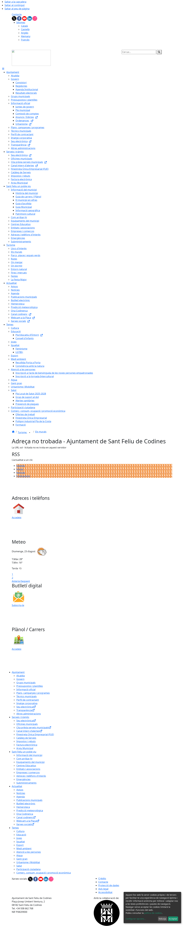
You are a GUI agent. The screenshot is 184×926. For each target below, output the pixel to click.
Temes (15, 827)
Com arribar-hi (24, 758)
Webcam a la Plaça (26, 820)
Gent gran (21, 858)
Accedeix (16, 517)
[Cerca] (159, 52)
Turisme (22, 432)
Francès (25, 39)
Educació (21, 834)
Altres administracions (28, 713)
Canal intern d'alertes (28, 731)
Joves (19, 838)
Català (24, 26)
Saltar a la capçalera (15, 1)
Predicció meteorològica (29, 810)
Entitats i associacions (28, 769)
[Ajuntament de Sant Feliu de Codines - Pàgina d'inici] (31, 57)
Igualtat (20, 841)
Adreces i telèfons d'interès (31, 776)
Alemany (25, 36)
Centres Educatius (26, 765)
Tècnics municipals (26, 696)
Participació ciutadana (28, 869)
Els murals (40, 431)
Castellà (25, 29)
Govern (20, 679)
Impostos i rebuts (26, 741)
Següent (25, 581)
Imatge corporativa (26, 703)
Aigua (19, 855)
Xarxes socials (23, 824)
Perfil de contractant (27, 699)
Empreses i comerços (28, 772)
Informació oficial (26, 689)
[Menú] (3, 68)
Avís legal (103, 888)
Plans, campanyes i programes (33, 693)
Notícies (20, 472)
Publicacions (23, 476)
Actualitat (17, 786)
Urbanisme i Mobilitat (28, 862)
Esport (20, 845)
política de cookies (153, 913)
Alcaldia (20, 675)
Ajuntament (18, 672)
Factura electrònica (26, 744)
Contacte (17, 14)
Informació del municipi (29, 755)
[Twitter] (14, 18)
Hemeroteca (23, 807)
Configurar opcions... (136, 918)
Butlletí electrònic (25, 803)
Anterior (16, 581)
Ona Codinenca (24, 814)
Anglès (24, 32)
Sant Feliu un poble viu (24, 751)
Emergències (23, 779)
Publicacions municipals (29, 800)
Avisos (19, 469)
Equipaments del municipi (30, 762)
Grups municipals (26, 682)
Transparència (24, 710)
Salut (19, 865)
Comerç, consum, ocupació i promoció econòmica (43, 872)
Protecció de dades (108, 885)
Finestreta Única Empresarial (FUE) (35, 734)
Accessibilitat (105, 892)
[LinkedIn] (29, 18)
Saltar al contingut (15, 5)
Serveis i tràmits (20, 717)
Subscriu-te (18, 605)
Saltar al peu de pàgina (17, 8)
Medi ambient (23, 848)
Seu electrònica (24, 706)
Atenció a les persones (28, 852)
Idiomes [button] (20, 22)
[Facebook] (19, 18)
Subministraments (26, 782)
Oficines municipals (27, 724)
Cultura (20, 831)
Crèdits (102, 878)
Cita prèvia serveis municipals (32, 727)
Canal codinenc (24, 817)
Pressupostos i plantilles (29, 686)
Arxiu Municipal (24, 748)
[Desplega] (29, 432)
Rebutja (162, 918)
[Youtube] (24, 18)
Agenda (20, 465)
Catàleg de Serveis (26, 737)
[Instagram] (34, 18)
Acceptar (173, 918)
